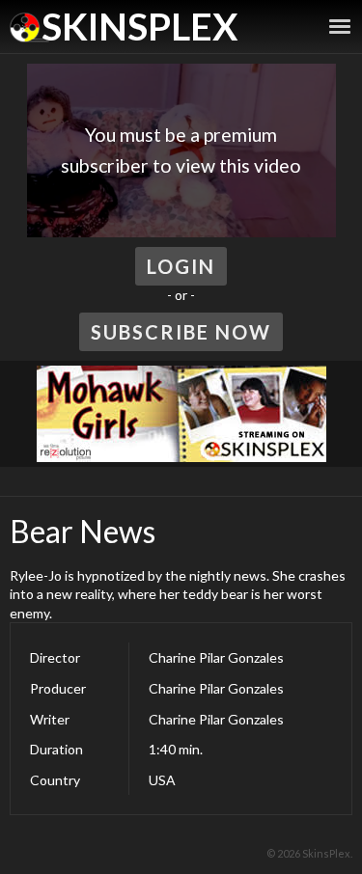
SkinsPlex (139, 26)
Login (181, 266)
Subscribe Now (181, 331)
